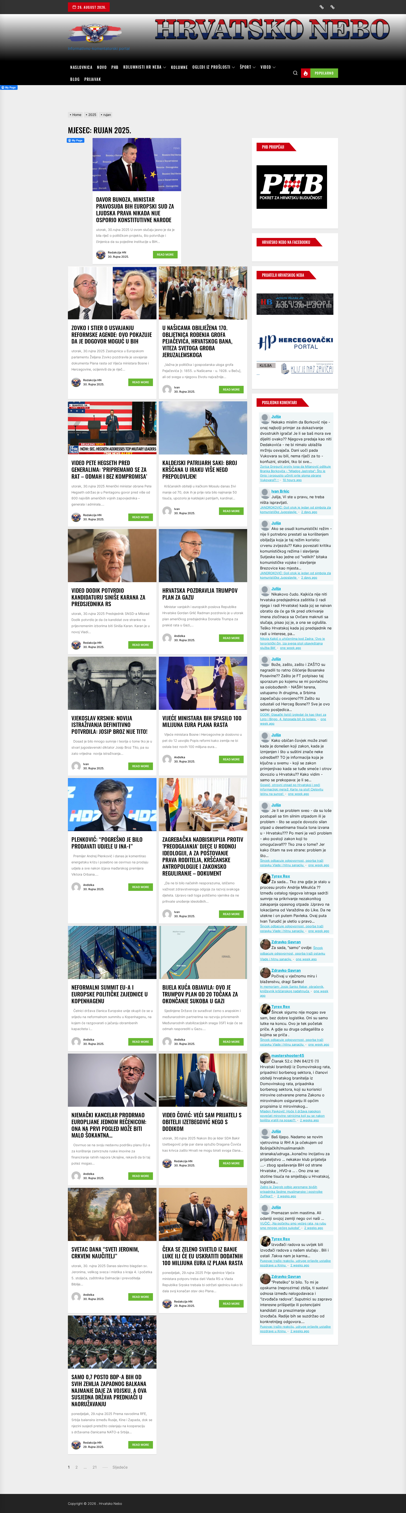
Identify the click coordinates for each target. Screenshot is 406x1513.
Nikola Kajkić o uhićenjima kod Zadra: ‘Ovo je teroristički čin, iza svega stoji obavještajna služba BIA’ (292, 643)
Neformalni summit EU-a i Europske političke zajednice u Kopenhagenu (109, 994)
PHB (115, 67)
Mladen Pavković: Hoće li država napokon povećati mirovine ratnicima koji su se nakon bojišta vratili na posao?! (292, 1116)
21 (95, 1467)
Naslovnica (81, 67)
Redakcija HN (117, 252)
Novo (102, 67)
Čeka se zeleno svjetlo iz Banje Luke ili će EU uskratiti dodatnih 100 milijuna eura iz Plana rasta (202, 1256)
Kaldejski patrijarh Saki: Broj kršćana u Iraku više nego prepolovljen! (199, 469)
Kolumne (179, 67)
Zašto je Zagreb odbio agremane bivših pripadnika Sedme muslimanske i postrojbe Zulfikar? (291, 1191)
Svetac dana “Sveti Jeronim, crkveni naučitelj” (105, 1252)
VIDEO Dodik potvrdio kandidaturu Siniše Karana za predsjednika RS (108, 597)
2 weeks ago (309, 1120)
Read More (165, 254)
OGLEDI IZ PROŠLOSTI (211, 67)
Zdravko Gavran (286, 942)
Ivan (177, 387)
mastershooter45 (287, 1055)
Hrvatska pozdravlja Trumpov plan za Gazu (200, 593)
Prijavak (92, 79)
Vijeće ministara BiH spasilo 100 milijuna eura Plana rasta (202, 721)
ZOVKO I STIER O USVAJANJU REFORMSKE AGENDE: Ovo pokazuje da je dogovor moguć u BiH (111, 334)
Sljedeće (120, 1467)
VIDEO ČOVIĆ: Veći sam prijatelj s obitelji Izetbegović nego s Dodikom (202, 1121)
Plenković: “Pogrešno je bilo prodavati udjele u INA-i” (107, 842)
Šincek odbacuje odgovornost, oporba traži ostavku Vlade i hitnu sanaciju (292, 953)
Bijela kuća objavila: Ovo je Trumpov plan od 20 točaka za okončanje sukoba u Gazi (200, 994)
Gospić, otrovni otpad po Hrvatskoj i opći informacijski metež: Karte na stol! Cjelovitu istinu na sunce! (291, 789)
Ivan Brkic (280, 491)
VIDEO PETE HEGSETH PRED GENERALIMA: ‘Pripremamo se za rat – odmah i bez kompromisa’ (109, 469)
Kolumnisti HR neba (142, 67)
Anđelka (179, 636)
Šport (245, 67)
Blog (75, 79)
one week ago (290, 648)
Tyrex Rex (280, 876)
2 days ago (309, 512)
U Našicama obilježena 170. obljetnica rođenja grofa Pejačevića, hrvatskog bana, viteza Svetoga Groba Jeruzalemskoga (197, 341)
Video (266, 67)
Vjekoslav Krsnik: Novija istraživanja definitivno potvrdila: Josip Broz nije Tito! (109, 725)
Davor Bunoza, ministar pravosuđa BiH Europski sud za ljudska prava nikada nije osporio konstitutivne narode (135, 209)
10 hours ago (292, 480)
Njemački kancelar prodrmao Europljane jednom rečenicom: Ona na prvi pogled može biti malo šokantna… (108, 1124)
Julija (276, 416)
